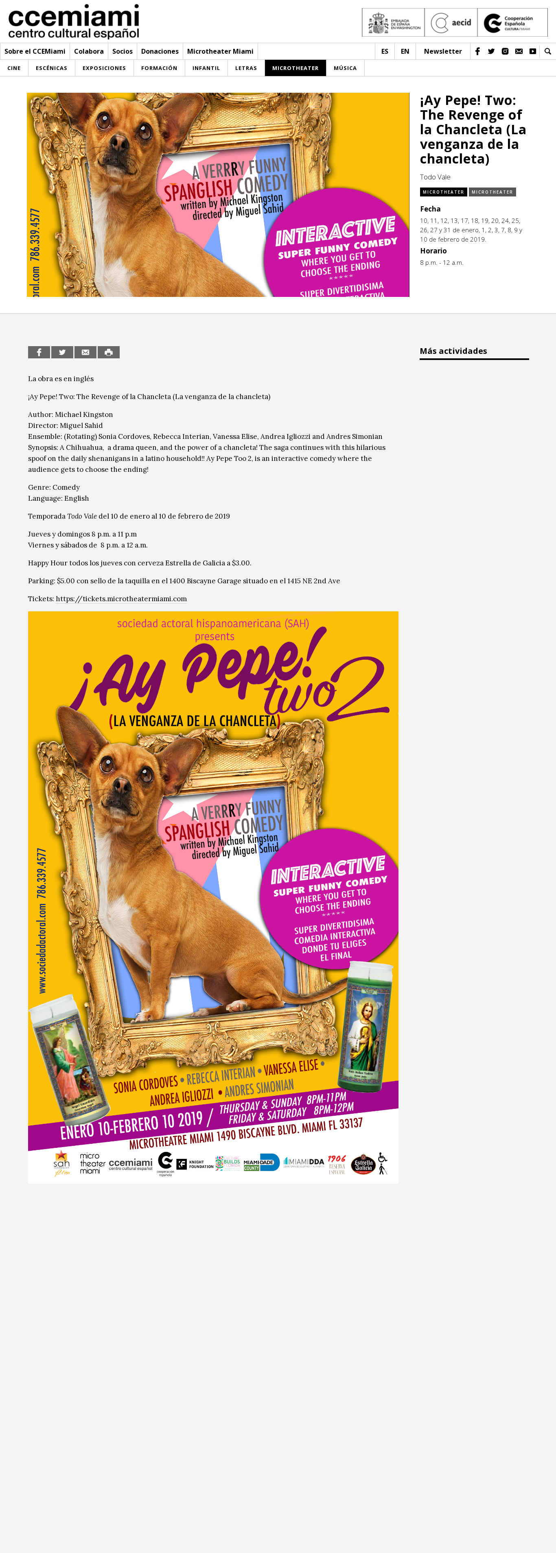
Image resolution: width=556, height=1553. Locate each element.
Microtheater (443, 192)
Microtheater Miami (220, 51)
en (405, 51)
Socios (122, 51)
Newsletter (443, 51)
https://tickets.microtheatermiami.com (121, 598)
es (384, 51)
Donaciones (160, 51)
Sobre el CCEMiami (35, 51)
